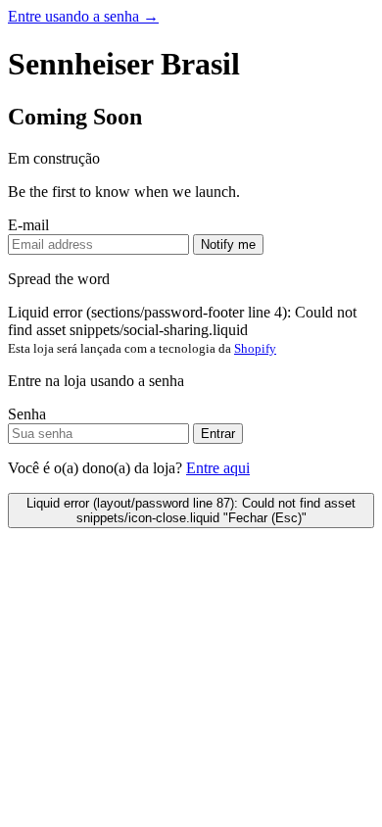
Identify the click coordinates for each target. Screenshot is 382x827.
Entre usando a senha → (83, 16)
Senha (27, 414)
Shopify (255, 348)
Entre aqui (218, 468)
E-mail (28, 225)
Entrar (218, 433)
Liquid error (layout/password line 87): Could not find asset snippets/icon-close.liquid (191, 510)
